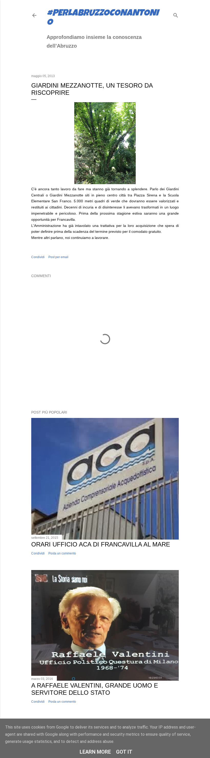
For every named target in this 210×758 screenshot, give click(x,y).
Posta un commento (62, 553)
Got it (124, 752)
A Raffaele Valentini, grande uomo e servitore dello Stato (94, 689)
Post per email (58, 257)
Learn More (95, 752)
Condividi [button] (38, 257)
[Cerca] (176, 14)
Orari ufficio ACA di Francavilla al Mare (100, 544)
